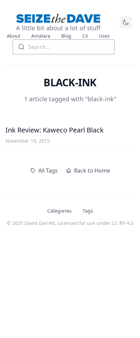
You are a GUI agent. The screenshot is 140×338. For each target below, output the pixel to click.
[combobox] (64, 46)
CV (85, 36)
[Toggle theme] (126, 22)
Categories (59, 211)
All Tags (48, 170)
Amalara (40, 36)
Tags (88, 211)
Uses (104, 36)
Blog (66, 36)
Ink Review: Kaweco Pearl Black (54, 130)
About (13, 36)
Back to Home (92, 170)
